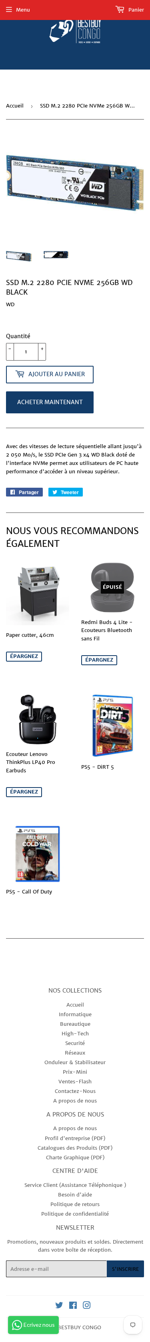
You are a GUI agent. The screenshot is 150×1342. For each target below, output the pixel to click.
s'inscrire (125, 1269)
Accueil (15, 105)
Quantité (18, 336)
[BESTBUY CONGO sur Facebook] (73, 1306)
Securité (75, 1043)
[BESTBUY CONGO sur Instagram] (87, 1306)
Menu (23, 9)
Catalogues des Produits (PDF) (75, 1148)
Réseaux (75, 1052)
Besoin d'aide (75, 1194)
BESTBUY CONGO (79, 1327)
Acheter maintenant (50, 402)
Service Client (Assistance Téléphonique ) (75, 1185)
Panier (135, 9)
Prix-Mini (75, 1072)
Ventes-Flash (75, 1081)
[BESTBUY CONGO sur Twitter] (59, 1306)
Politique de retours (75, 1204)
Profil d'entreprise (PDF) (75, 1138)
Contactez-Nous (75, 1091)
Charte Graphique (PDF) (75, 1157)
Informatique (75, 1014)
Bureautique (75, 1024)
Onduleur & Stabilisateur (75, 1062)
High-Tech (75, 1033)
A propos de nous (75, 1100)
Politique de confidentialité (75, 1213)
